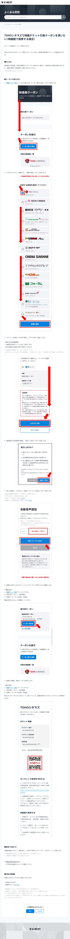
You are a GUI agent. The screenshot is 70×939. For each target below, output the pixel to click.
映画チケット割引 (11, 83)
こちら (23, 498)
